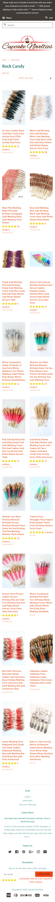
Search (27, 796)
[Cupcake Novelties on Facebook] (16, 852)
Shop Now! (27, 800)
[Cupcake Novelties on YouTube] (45, 852)
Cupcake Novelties (35, 889)
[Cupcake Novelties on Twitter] (10, 852)
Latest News (28, 813)
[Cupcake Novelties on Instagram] (38, 852)
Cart (51, 18)
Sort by (5, 73)
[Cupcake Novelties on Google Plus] (31, 852)
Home (4, 60)
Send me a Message (27, 804)
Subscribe (44, 874)
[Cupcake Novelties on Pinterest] (23, 852)
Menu (9, 17)
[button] (9, 146)
